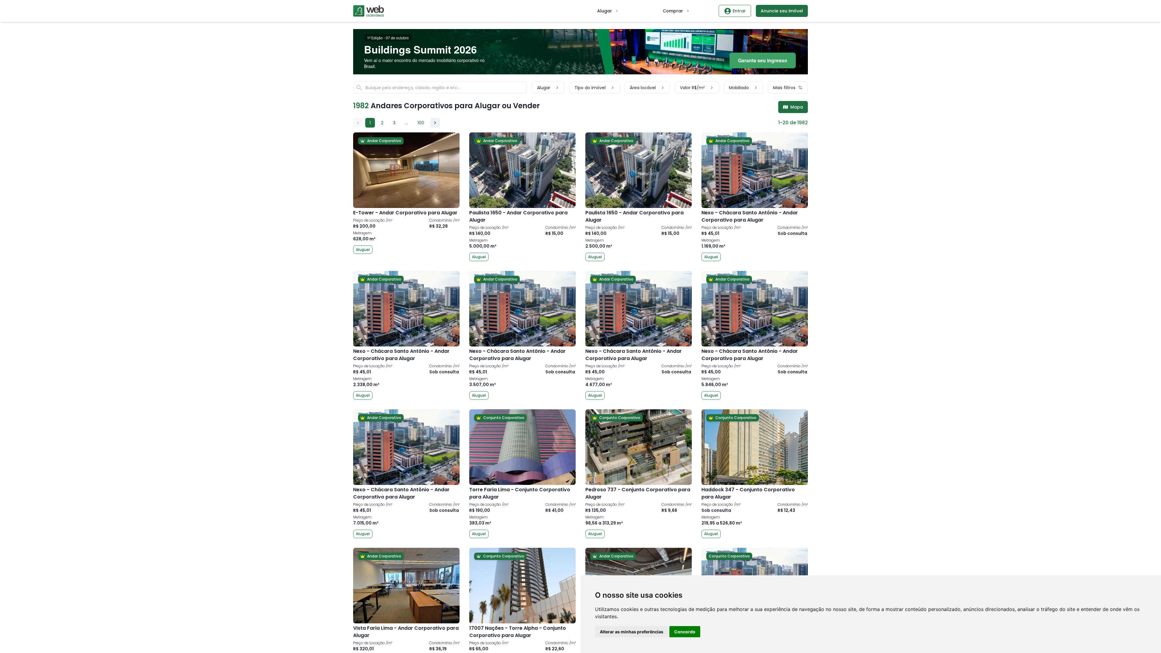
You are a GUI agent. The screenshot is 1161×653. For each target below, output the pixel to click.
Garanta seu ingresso (762, 60)
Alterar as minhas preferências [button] (631, 631)
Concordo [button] (684, 631)
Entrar (739, 11)
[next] (435, 123)
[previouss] (358, 123)
